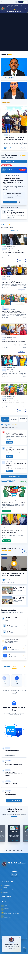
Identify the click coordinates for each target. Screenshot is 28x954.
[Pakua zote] (22, 626)
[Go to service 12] (22, 850)
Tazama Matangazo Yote (14, 476)
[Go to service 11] (20, 850)
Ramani (23, 947)
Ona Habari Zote (14, 230)
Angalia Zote (21, 481)
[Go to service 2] (8, 850)
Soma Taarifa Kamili (9, 202)
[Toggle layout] (20, 937)
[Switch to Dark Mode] (16, 2)
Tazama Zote (22, 618)
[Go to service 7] (15, 850)
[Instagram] (15, 874)
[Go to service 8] (16, 850)
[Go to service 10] (19, 850)
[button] (14, 752)
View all (25, 551)
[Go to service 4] (11, 850)
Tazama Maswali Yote (13, 800)
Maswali (3, 1)
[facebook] (12, 874)
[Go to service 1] (5, 850)
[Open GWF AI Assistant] (24, 950)
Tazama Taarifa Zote (9, 161)
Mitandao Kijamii (11, 1)
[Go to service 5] (12, 850)
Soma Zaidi (5, 147)
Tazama (10, 442)
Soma (9, 217)
